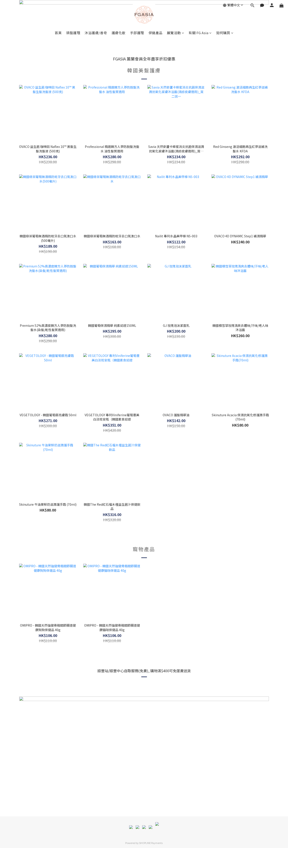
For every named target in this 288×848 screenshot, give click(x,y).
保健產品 (155, 32)
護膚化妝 (119, 32)
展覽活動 (174, 32)
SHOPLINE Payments (151, 843)
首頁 (58, 32)
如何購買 (223, 32)
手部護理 (137, 32)
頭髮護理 (73, 32)
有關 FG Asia (198, 32)
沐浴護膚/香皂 (96, 32)
